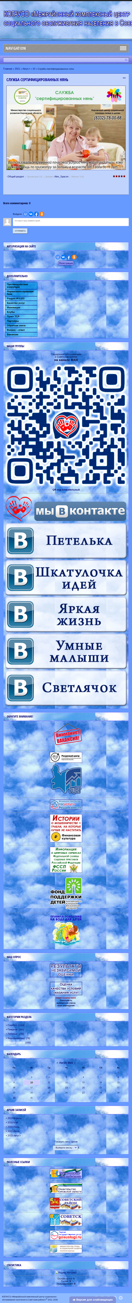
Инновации (13, 307)
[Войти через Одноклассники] (41, 214)
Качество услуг (16, 303)
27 (83, 1092)
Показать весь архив (66, 1141)
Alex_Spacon (61, 176)
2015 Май (13, 1122)
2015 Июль (14, 1131)
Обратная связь (16, 325)
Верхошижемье (16, 1038)
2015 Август (14, 1135)
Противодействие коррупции (17, 285)
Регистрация (66, 263)
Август (26, 68)
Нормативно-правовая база (20, 292)
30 (14, 1098)
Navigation (16, 48)
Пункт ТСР (13, 316)
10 (34, 68)
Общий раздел (16, 176)
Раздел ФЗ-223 (15, 298)
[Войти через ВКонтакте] (30, 214)
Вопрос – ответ (16, 330)
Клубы (11, 312)
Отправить (20, 231)
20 (83, 1087)
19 (66, 1087)
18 (49, 1087)
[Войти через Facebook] (36, 214)
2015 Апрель (15, 1118)
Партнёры (13, 321)
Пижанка (12, 1029)
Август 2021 (66, 1062)
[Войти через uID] (25, 214)
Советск (12, 1025)
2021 (17, 68)
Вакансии (12, 334)
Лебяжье (12, 1033)
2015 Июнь (13, 1126)
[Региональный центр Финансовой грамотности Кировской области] (66, 794)
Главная (7, 68)
